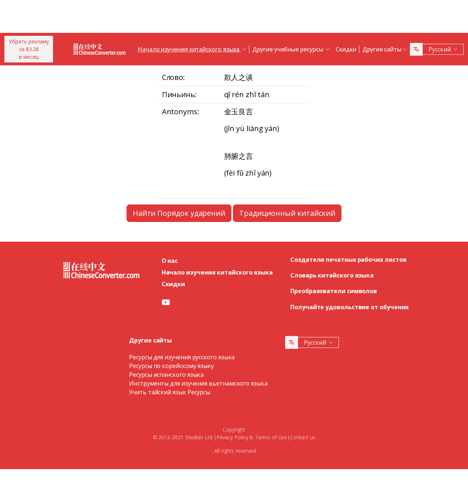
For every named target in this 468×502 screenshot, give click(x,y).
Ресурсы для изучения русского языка (182, 357)
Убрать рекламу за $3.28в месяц (29, 49)
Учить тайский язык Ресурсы (169, 392)
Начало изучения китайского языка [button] (189, 49)
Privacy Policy (232, 437)
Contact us (302, 437)
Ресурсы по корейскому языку (171, 366)
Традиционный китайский (287, 213)
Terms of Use (271, 437)
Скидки (346, 49)
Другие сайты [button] (381, 49)
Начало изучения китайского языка (217, 272)
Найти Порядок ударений (179, 213)
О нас (170, 261)
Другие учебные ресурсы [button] (288, 49)
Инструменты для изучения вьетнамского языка (198, 383)
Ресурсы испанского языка (166, 375)
